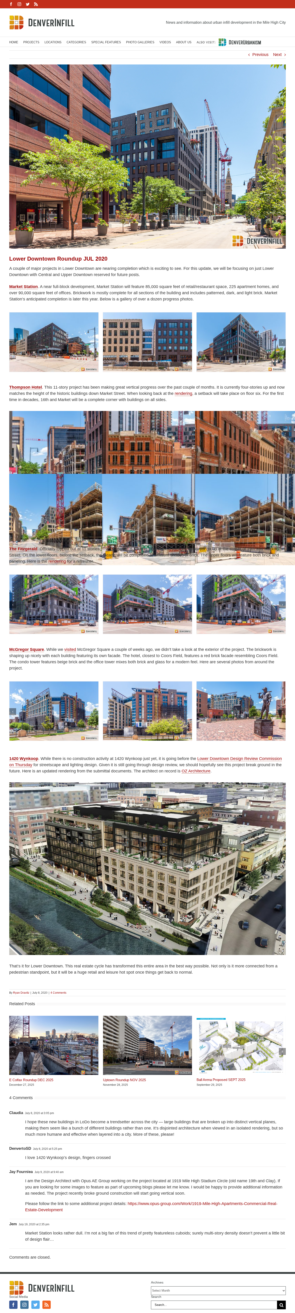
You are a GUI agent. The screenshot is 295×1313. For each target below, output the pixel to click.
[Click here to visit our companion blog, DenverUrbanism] (229, 42)
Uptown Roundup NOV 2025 (124, 1080)
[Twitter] (35, 1305)
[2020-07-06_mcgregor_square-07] (241, 683)
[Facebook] (13, 1305)
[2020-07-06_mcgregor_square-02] (53, 683)
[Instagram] (24, 1305)
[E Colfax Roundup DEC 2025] (53, 1018)
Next (277, 54)
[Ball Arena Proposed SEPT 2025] (241, 1018)
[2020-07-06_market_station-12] (241, 314)
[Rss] (46, 1305)
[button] (12, 342)
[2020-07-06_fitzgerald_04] (53, 577)
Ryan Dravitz (21, 992)
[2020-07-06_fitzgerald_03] (241, 577)
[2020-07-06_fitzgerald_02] (147, 577)
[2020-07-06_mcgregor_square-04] (147, 683)
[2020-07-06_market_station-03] (53, 314)
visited (70, 649)
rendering (183, 393)
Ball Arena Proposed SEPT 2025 (221, 1080)
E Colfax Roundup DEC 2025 (31, 1080)
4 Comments (58, 992)
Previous (260, 54)
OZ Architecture (196, 771)
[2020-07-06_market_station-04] (147, 314)
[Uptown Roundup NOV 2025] (147, 1018)
